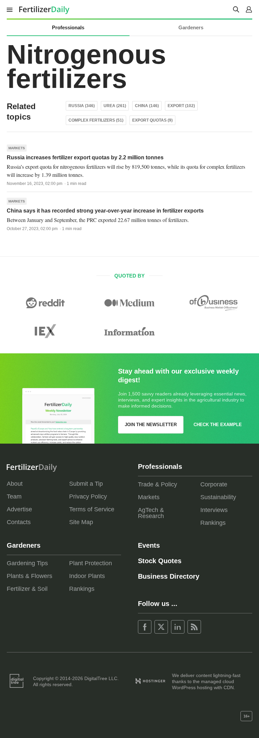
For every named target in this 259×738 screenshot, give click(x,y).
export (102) (181, 105)
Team (14, 496)
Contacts (19, 522)
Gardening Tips (27, 563)
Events (149, 545)
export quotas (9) (152, 120)
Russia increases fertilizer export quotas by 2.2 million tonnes (85, 157)
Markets (16, 148)
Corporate (213, 484)
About (15, 484)
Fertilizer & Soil (27, 589)
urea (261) (115, 105)
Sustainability (218, 497)
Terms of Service (91, 509)
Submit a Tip (86, 484)
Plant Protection (90, 563)
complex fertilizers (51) (95, 120)
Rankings (213, 523)
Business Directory (168, 576)
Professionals (68, 27)
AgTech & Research (151, 513)
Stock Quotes (159, 561)
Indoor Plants (87, 576)
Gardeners (190, 27)
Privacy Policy (88, 496)
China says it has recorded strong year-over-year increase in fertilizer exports (105, 211)
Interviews (214, 510)
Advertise (19, 509)
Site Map (81, 522)
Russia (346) (81, 105)
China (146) (147, 105)
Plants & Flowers (29, 576)
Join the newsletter (151, 424)
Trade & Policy (157, 484)
